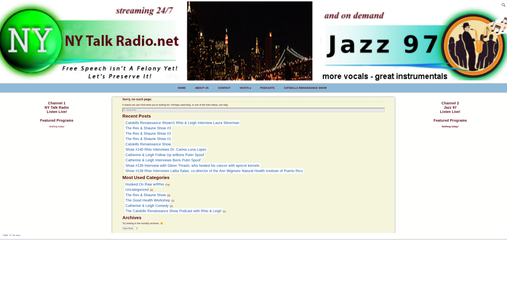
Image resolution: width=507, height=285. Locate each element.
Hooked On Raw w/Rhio (144, 184)
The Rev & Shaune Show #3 (148, 128)
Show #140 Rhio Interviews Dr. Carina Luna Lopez (165, 149)
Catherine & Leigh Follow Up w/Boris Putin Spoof (164, 155)
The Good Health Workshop (147, 200)
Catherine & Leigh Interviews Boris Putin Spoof (163, 160)
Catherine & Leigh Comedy (147, 206)
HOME (182, 87)
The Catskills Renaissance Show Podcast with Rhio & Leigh (173, 211)
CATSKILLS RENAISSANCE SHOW (305, 87)
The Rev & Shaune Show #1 (148, 139)
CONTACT (224, 87)
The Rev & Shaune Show (145, 195)
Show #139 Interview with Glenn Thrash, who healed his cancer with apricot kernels (192, 166)
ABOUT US (202, 87)
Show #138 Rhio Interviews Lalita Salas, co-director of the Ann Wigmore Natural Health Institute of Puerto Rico (214, 171)
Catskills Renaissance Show (148, 144)
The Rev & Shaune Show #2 (148, 134)
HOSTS (244, 87)
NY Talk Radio (14, 235)
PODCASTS (267, 87)
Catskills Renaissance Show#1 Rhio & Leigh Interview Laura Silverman (182, 123)
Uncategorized (137, 190)
